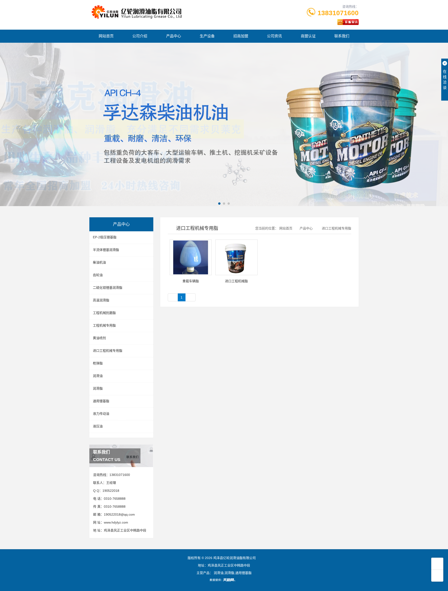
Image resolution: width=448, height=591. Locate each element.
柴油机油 (99, 262)
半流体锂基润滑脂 (106, 250)
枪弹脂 (98, 363)
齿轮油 (98, 275)
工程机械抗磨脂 (104, 313)
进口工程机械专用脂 (107, 350)
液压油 (98, 426)
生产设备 (207, 36)
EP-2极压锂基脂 (104, 237)
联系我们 (341, 36)
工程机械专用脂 (104, 325)
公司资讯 (274, 36)
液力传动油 (101, 413)
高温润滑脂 (101, 300)
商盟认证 (308, 36)
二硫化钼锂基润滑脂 (107, 287)
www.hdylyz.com (116, 522)
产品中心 (173, 36)
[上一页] (173, 297)
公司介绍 (139, 36)
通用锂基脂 (101, 401)
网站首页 (106, 36)
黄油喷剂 (99, 338)
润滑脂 (98, 388)
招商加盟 (240, 36)
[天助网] (224, 579)
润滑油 (98, 376)
